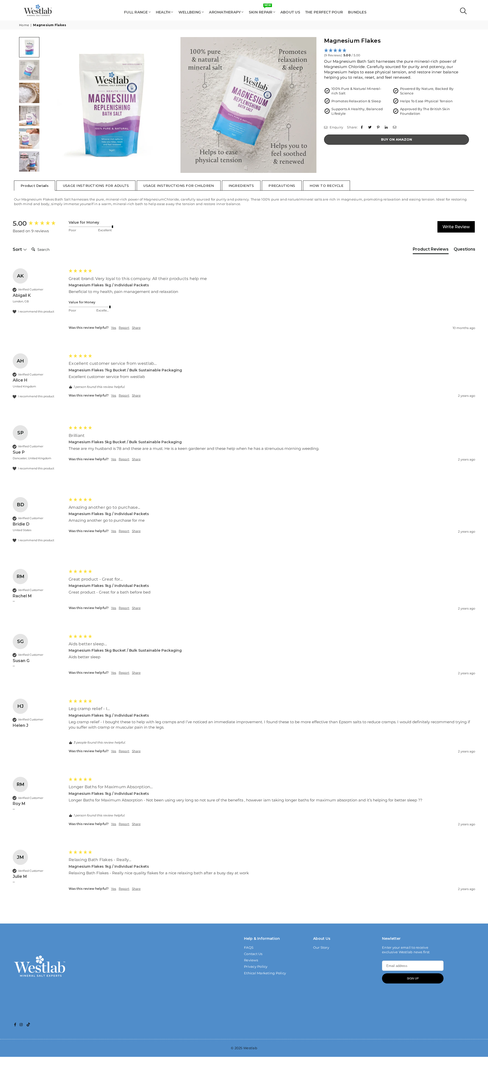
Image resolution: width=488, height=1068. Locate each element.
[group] (39, 223)
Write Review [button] (456, 226)
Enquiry (336, 127)
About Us (290, 12)
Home (24, 25)
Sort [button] (18, 249)
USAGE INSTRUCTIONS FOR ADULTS (96, 186)
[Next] (309, 105)
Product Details (35, 186)
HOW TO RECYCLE (326, 186)
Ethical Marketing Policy (265, 973)
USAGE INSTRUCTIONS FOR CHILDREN (178, 186)
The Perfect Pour (324, 12)
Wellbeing (189, 12)
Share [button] (136, 328)
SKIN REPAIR (260, 9)
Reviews (251, 960)
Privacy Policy (256, 966)
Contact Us (253, 954)
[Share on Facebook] (362, 127)
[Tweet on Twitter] (370, 127)
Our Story (321, 947)
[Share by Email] (395, 127)
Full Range (136, 12)
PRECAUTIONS (281, 186)
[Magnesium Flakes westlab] (29, 47)
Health (163, 12)
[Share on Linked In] (387, 127)
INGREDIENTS (241, 186)
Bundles (357, 12)
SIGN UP (413, 978)
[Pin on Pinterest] (378, 127)
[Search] (462, 12)
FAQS (248, 947)
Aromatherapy (225, 12)
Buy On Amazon (396, 139)
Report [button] (124, 328)
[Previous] (48, 105)
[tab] (431, 250)
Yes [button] (113, 328)
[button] (396, 53)
